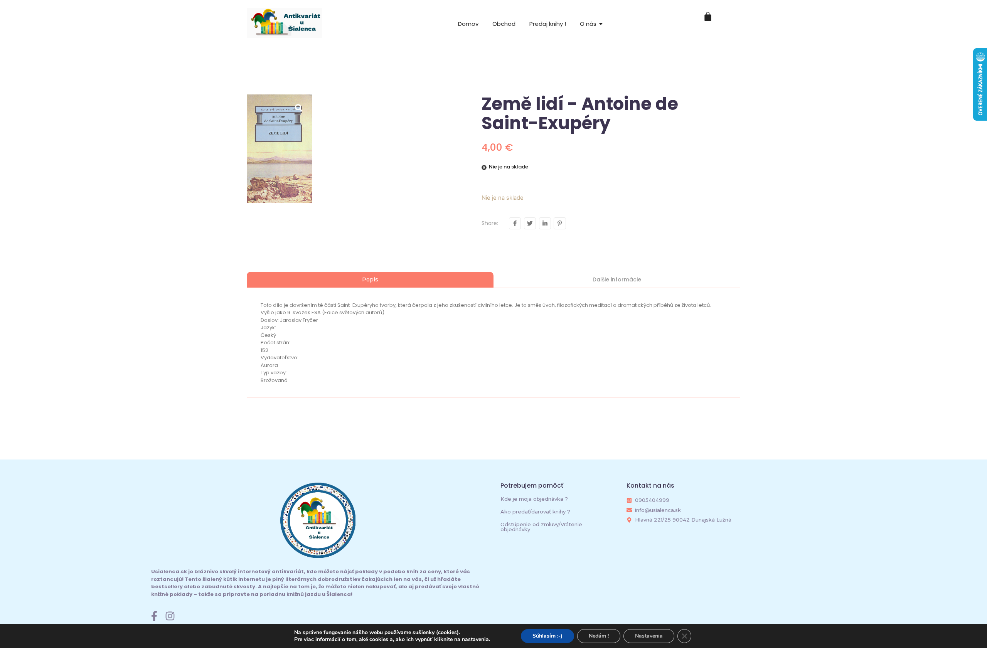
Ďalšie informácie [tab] (617, 279)
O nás (588, 24)
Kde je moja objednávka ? (534, 499)
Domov (468, 24)
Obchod (503, 24)
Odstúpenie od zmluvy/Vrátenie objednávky (541, 526)
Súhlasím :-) (547, 636)
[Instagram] (170, 616)
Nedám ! (599, 636)
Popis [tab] (370, 279)
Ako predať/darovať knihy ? (535, 511)
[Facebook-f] (154, 616)
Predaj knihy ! (547, 24)
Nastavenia (649, 636)
